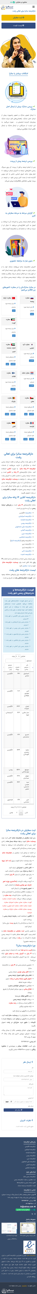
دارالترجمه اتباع (16, 540)
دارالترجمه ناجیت (26, 554)
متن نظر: (31, 1084)
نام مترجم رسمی (26, 667)
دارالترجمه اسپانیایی (25, 516)
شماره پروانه (17, 668)
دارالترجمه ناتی (27, 551)
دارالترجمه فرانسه (26, 519)
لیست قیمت (17, 25)
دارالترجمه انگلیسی (30, 1146)
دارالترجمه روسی (26, 523)
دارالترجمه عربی (27, 533)
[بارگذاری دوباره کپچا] (8, 1101)
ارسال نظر (18, 1110)
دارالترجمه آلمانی (26, 530)
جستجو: (29, 661)
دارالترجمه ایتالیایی (25, 537)
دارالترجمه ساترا (31, 1255)
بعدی (11, 812)
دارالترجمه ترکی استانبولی (23, 526)
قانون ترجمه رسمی (30, 1183)
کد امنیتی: (30, 1098)
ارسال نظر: (30, 1106)
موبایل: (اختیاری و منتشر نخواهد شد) (23, 1076)
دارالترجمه (28, 513)
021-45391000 (30, 1204)
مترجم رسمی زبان (10, 667)
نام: (32, 1068)
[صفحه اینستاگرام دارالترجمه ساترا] (35, 1214)
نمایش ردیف (18, 656)
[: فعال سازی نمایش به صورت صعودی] (32, 667)
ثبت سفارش (18, 17)
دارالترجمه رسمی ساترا (29, 1177)
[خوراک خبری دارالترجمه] (32, 1214)
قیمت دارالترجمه (31, 1186)
